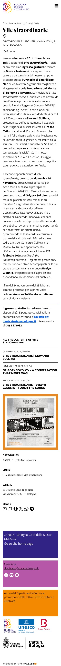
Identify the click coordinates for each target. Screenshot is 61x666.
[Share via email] (5, 509)
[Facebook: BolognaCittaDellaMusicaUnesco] (6, 575)
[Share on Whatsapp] (26, 509)
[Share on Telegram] (32, 509)
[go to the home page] (16, 7)
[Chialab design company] (20, 661)
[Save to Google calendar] (10, 509)
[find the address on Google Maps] (5, 36)
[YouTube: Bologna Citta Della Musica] (17, 575)
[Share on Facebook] (16, 509)
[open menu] (56, 5)
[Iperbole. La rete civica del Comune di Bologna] (14, 643)
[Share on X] (21, 509)
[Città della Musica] (36, 642)
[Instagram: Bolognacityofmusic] (11, 575)
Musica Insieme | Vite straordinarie (24, 474)
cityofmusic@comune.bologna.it (21, 568)
